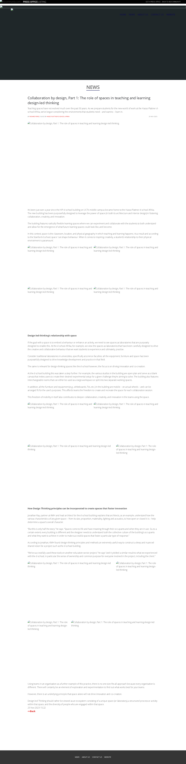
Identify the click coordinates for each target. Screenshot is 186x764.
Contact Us (157, 14)
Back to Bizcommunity (171, 2)
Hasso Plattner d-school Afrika (58, 116)
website (107, 757)
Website (170, 14)
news (132, 14)
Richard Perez (34, 116)
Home (123, 14)
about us (143, 14)
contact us (97, 757)
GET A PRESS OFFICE (153, 2)
